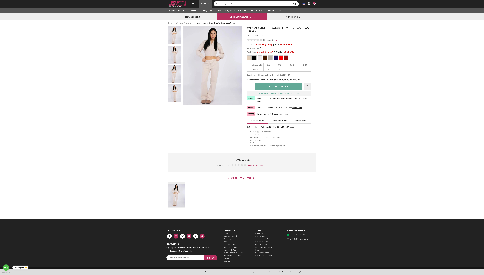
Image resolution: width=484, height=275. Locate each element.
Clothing (203, 10)
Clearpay (227, 261)
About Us (259, 233)
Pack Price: (251, 52)
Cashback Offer (262, 253)
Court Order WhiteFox (233, 253)
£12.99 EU (286, 75)
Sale (280, 10)
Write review (278, 40)
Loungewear (229, 10)
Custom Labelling (231, 236)
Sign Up (210, 258)
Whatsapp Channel (263, 255)
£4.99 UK (275, 75)
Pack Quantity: (253, 48)
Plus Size (260, 10)
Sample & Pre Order (232, 250)
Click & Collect (230, 247)
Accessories (215, 10)
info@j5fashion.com (299, 239)
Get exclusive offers (232, 255)
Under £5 (271, 10)
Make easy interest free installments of (277, 100)
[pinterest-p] (195, 236)
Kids (251, 10)
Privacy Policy (261, 241)
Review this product (257, 165)
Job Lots (181, 10)
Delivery (227, 239)
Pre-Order (242, 10)
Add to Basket (278, 86)
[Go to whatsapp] (6, 267)
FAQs (226, 233)
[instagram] (176, 236)
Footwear (192, 10)
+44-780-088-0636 (298, 235)
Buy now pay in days (267, 113)
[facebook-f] (169, 236)
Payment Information (264, 247)
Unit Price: (251, 45)
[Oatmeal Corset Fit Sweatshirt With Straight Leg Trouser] (176, 195)
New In (172, 10)
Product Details (257, 120)
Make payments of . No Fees (274, 107)
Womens (205, 4)
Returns (227, 241)
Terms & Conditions (264, 239)
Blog (257, 250)
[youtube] (189, 236)
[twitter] (182, 236)
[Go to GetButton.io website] (6, 272)
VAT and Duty (229, 244)
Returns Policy (301, 120)
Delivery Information (279, 120)
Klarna (226, 258)
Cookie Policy (261, 244)
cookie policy (292, 272)
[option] (192, 16)
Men (194, 4)
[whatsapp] (202, 236)
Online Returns (262, 236)
